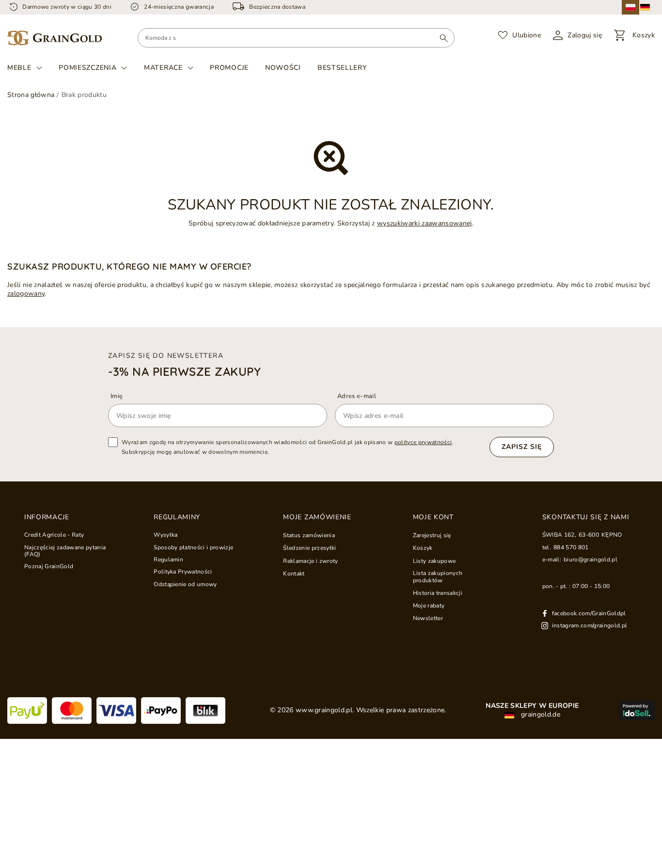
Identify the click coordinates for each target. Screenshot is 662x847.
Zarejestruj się (432, 535)
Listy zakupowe (434, 561)
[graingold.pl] (54, 38)
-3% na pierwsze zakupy (184, 371)
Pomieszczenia (87, 68)
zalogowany (26, 293)
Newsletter (428, 618)
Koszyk (423, 547)
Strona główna (30, 94)
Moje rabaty (429, 605)
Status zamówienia (309, 535)
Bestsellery (342, 67)
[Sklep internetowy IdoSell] (636, 710)
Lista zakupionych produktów (438, 577)
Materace (163, 68)
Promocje (229, 67)
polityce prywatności (423, 442)
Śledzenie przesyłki (309, 547)
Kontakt (293, 573)
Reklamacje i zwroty (310, 561)
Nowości (283, 67)
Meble (19, 68)
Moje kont (433, 517)
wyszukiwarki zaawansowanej (424, 223)
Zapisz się (522, 446)
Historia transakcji (437, 593)
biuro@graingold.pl (590, 559)
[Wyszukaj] (444, 38)
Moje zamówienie (317, 517)
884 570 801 (571, 547)
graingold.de (539, 714)
